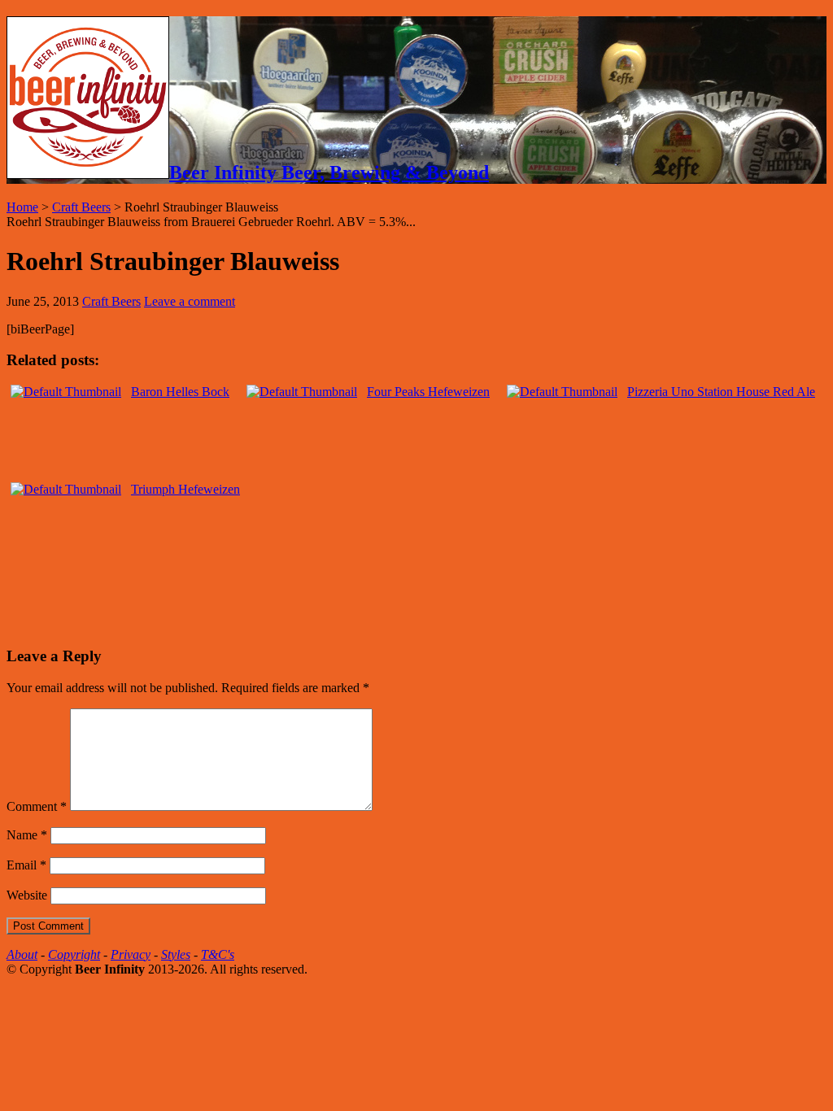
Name (27, 835)
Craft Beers (81, 207)
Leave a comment (189, 301)
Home (22, 207)
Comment (37, 806)
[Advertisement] (197, 604)
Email (26, 865)
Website (27, 895)
